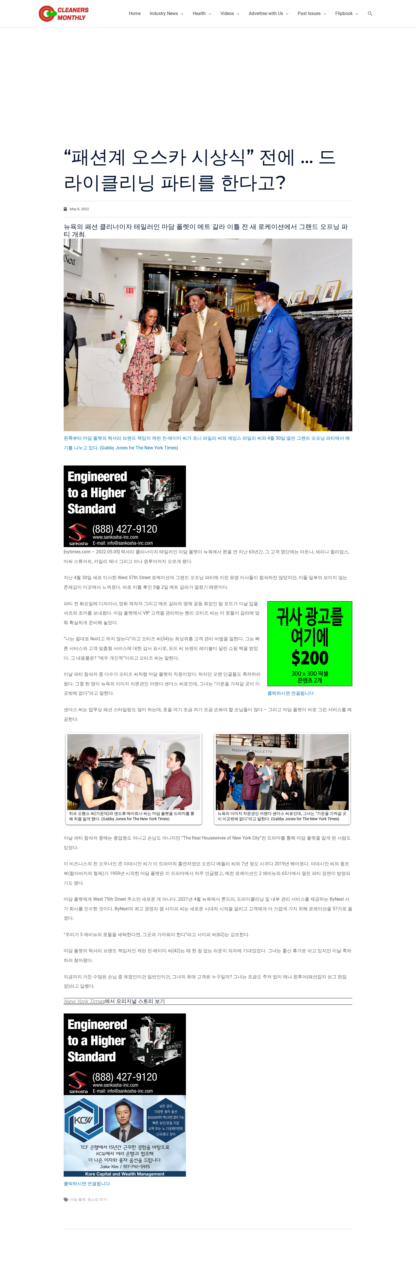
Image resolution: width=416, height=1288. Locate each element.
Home (135, 13)
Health (199, 13)
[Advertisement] (208, 70)
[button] (370, 14)
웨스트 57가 (97, 1199)
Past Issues (309, 13)
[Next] (340, 778)
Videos (227, 13)
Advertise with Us (266, 13)
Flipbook (344, 13)
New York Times (84, 1001)
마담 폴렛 (78, 1199)
